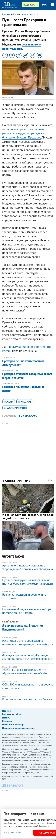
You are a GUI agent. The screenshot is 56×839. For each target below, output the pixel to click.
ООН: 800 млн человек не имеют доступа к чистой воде (27, 686)
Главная (6, 14)
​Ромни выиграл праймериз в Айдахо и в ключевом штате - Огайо (24, 671)
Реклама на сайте (11, 714)
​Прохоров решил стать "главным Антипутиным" (23, 363)
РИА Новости (28, 416)
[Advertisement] (28, 446)
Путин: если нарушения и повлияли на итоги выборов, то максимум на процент (27, 581)
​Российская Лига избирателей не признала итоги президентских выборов (27, 642)
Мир (15, 14)
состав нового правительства (21, 46)
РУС (44, 4)
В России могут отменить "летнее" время (27, 699)
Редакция (7, 721)
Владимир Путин (15, 408)
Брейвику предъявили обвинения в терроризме (24, 596)
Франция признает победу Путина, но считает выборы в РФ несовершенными (27, 657)
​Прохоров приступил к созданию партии (23, 389)
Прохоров (24, 401)
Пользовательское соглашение (18, 728)
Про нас (6, 710)
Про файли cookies (12, 832)
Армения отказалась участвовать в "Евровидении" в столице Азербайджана (27, 567)
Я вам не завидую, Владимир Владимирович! (22, 627)
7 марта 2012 (27, 14)
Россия (8, 401)
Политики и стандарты (14, 724)
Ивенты (6, 717)
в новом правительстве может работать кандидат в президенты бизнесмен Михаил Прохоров (24, 133)
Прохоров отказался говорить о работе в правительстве (27, 376)
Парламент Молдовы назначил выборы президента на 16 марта (27, 611)
